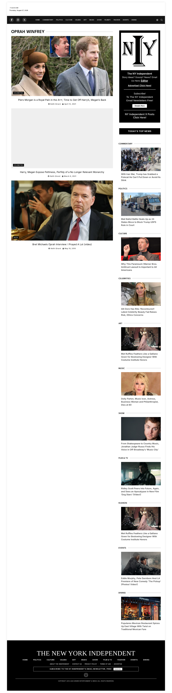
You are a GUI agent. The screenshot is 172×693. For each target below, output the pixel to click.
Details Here (117, 669)
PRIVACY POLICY (91, 664)
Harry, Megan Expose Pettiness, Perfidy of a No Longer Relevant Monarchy (62, 172)
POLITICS (59, 20)
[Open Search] (162, 20)
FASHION (117, 20)
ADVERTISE (118, 664)
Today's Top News (139, 131)
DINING (134, 20)
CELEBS (78, 20)
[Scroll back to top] (86, 675)
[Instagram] (18, 20)
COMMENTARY (48, 20)
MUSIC (91, 20)
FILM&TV (107, 20)
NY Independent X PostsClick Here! (139, 116)
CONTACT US (77, 664)
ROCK (16, 237)
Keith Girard (55, 104)
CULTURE (69, 20)
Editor (144, 80)
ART (85, 20)
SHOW (99, 20)
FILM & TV (107, 660)
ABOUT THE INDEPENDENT (59, 664)
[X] (24, 20)
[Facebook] (11, 20)
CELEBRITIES (18, 93)
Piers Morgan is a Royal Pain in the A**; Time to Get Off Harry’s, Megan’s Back (62, 99)
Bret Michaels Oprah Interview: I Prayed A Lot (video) (62, 244)
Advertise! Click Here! (139, 85)
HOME (37, 20)
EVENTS (126, 20)
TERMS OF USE (105, 664)
